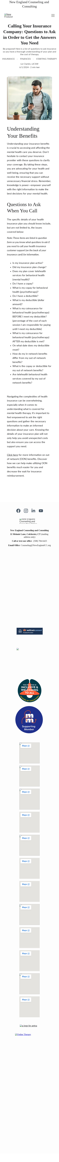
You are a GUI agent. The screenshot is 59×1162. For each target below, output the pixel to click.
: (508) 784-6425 (39, 541)
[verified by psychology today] (29, 1094)
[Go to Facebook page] (19, 511)
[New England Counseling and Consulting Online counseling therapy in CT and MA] (29, 521)
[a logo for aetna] (29, 1026)
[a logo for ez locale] (29, 1140)
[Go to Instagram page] (27, 511)
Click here (12, 455)
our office (27, 541)
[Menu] (53, 15)
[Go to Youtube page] (41, 511)
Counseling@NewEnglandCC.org (36, 545)
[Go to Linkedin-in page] (34, 511)
